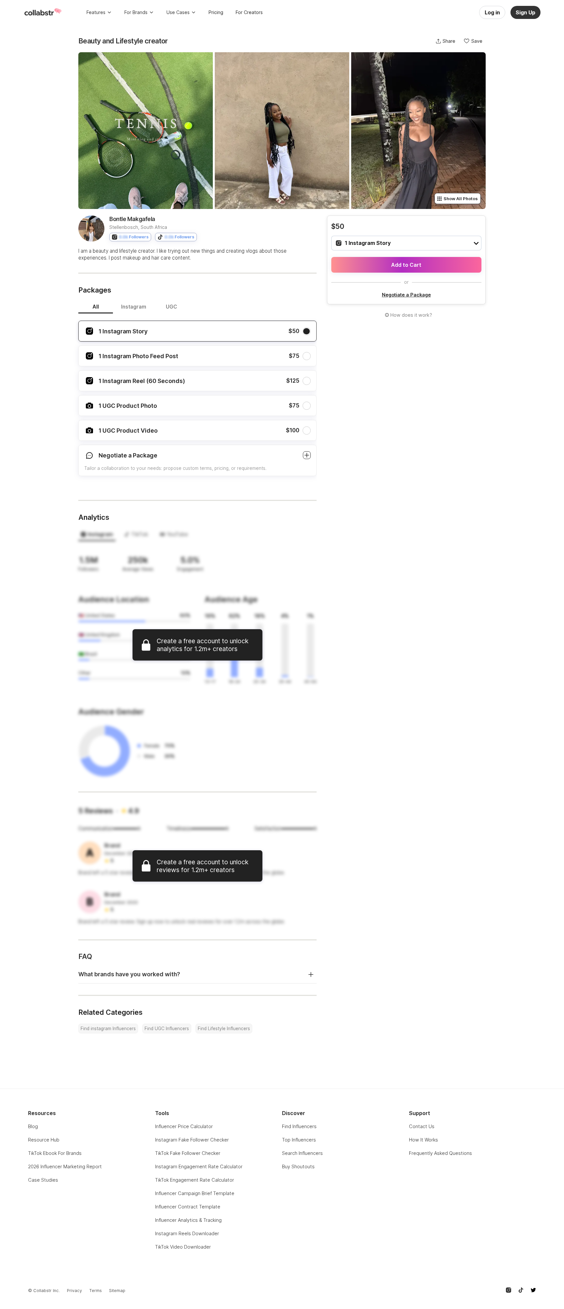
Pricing (216, 12)
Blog (33, 1126)
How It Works (423, 1139)
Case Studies (43, 1180)
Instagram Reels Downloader (187, 1233)
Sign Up (525, 12)
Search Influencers (302, 1153)
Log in (492, 12)
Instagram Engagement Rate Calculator (199, 1166)
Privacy (74, 1290)
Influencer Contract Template (187, 1206)
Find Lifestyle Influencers (224, 1028)
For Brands (136, 12)
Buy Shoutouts (298, 1166)
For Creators (249, 12)
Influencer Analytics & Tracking (188, 1220)
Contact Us (421, 1126)
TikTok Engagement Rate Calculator (194, 1180)
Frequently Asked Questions (440, 1153)
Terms (95, 1290)
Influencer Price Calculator (184, 1126)
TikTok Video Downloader (183, 1247)
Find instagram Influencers (108, 1028)
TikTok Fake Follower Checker (187, 1153)
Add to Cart (406, 265)
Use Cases (178, 12)
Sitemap (117, 1290)
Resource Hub (43, 1139)
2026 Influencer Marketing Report (65, 1166)
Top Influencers (299, 1139)
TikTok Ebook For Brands (55, 1153)
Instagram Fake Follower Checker (192, 1139)
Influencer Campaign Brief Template (194, 1193)
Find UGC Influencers (167, 1028)
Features (95, 12)
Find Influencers (299, 1126)
